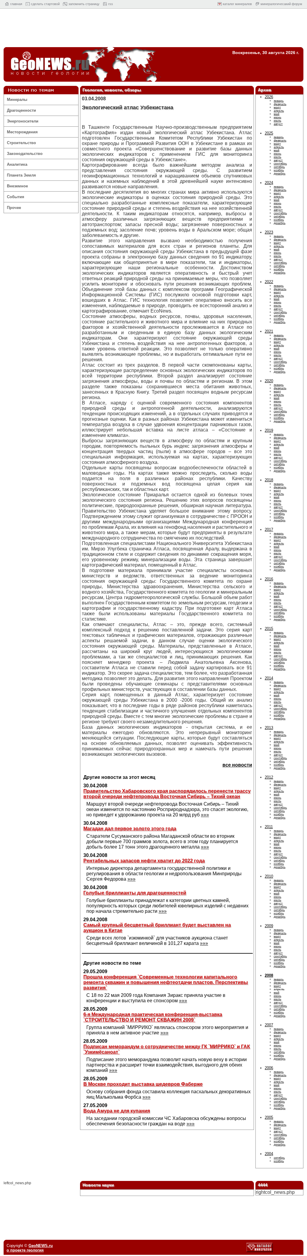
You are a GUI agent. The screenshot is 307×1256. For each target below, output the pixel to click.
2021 (269, 331)
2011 (269, 827)
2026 (269, 97)
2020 (269, 381)
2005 (269, 1117)
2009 (269, 926)
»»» (205, 814)
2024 (269, 182)
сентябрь (280, 163)
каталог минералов (237, 4)
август (278, 124)
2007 (269, 1025)
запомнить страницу (84, 4)
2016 (269, 579)
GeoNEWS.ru (40, 1245)
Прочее (14, 207)
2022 (269, 282)
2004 (269, 1154)
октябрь (279, 166)
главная (16, 4)
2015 (269, 628)
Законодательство (25, 153)
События (15, 197)
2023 (269, 232)
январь (279, 100)
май (276, 114)
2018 (269, 480)
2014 (269, 678)
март (277, 107)
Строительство (21, 143)
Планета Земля (21, 175)
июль (277, 120)
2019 (269, 430)
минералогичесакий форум (281, 4)
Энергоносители (22, 121)
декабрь (279, 173)
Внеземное (17, 186)
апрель (279, 110)
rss (110, 4)
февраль (280, 104)
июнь (277, 117)
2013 (269, 727)
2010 (269, 876)
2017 (269, 529)
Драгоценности (21, 110)
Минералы (17, 99)
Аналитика (17, 164)
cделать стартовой (45, 4)
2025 (269, 133)
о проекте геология (25, 1250)
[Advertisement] (153, 29)
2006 (269, 1068)
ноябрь (279, 170)
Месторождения (22, 132)
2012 (269, 777)
